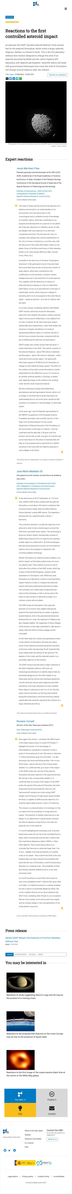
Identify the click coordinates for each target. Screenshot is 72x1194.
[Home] (36, 3)
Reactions (9, 17)
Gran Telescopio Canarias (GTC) (29, 729)
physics (32, 954)
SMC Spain (9, 74)
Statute (28, 1135)
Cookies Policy (43, 1176)
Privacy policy (27, 1176)
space (40, 954)
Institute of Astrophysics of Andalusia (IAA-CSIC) (36, 483)
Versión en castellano (57, 75)
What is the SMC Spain (34, 1130)
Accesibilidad (59, 1176)
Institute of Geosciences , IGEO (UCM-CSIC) (34, 191)
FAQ (26, 1147)
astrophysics (20, 954)
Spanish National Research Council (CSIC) (33, 196)
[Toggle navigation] (65, 8)
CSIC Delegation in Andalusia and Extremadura (36, 486)
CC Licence (29, 1143)
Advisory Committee (33, 1139)
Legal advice (13, 1176)
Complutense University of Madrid (30, 193)
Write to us (52, 1139)
